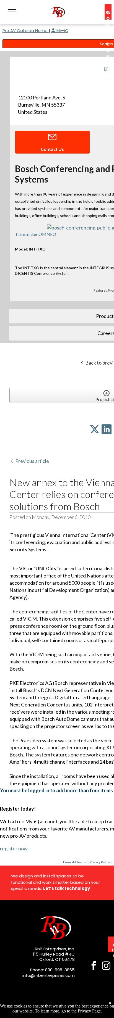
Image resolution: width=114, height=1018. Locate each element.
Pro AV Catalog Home (25, 30)
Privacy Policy (100, 862)
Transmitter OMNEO (35, 234)
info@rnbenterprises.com (48, 975)
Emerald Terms (74, 862)
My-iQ (61, 30)
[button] (12, 12)
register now (14, 848)
